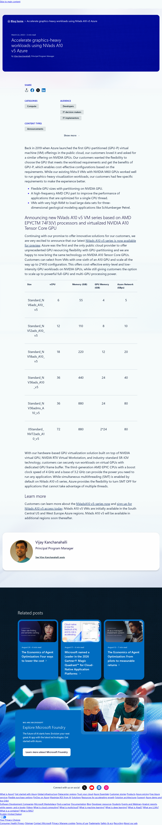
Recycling (118, 823)
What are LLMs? (151, 807)
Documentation (78, 804)
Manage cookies (67, 823)
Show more (70, 135)
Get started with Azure (26, 794)
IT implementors (71, 118)
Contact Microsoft (42, 823)
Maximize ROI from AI (60, 797)
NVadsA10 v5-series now (93, 504)
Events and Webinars (132, 804)
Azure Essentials (101, 794)
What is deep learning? (116, 807)
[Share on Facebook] (32, 90)
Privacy (56, 823)
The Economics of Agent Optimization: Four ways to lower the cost (37, 656)
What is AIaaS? (135, 807)
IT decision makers (72, 112)
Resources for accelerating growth (98, 797)
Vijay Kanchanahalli (22, 56)
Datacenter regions (67, 794)
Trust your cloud (85, 794)
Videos (29, 807)
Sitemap (29, 823)
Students (116, 804)
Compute (31, 106)
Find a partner (63, 804)
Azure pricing (142, 794)
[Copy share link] (26, 90)
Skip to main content (10, 1)
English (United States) (11, 814)
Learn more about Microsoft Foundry (47, 752)
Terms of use (82, 823)
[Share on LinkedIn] (44, 90)
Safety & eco (107, 823)
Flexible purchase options (20, 797)
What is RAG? (27, 810)
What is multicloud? (69, 807)
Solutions (76, 797)
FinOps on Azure (41, 797)
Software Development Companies (17, 804)
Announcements (35, 129)
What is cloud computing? (46, 807)
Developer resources (102, 804)
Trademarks (94, 823)
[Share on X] (38, 90)
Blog (89, 804)
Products (131, 794)
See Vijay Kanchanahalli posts (50, 557)
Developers (68, 106)
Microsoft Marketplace (45, 804)
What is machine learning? (92, 807)
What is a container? (10, 810)
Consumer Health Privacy (12, 823)
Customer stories (118, 794)
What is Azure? (7, 794)
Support (141, 797)
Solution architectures (126, 797)
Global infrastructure (47, 794)
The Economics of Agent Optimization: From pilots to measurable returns (123, 659)
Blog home (17, 21)
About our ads (130, 823)
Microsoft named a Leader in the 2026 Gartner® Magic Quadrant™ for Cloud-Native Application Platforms (79, 663)
